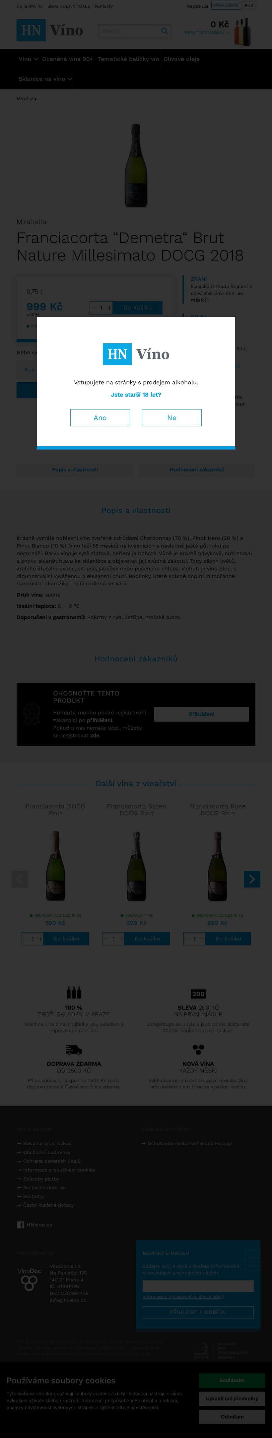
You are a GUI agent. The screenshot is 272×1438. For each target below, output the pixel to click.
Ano (100, 417)
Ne (171, 417)
